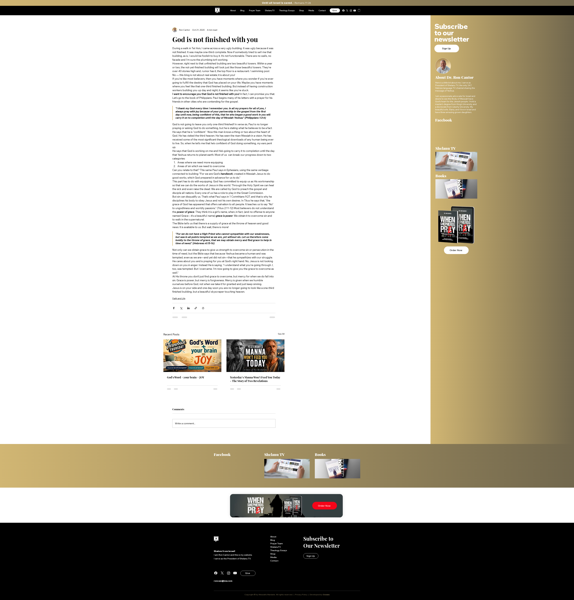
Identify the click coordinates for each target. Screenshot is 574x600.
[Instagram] (350, 10)
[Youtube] (354, 10)
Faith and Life (178, 298)
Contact (274, 563)
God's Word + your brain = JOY (185, 377)
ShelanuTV (275, 549)
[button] (359, 10)
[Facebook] (343, 10)
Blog (272, 542)
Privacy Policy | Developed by (308, 597)
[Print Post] (203, 308)
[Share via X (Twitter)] (181, 308)
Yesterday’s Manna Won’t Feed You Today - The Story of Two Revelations (255, 379)
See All (281, 334)
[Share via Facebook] (173, 308)
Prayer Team (276, 545)
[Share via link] (195, 308)
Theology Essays (278, 552)
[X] (347, 10)
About (273, 539)
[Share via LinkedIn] (188, 308)
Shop (272, 556)
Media (273, 559)
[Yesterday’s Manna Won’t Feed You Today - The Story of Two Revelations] (255, 355)
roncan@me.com (223, 583)
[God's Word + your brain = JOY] (192, 355)
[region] (217, 10)
